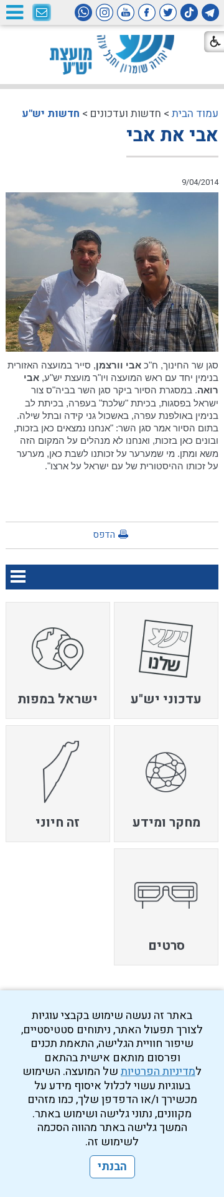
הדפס (104, 535)
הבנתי (112, 1166)
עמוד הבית (195, 113)
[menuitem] (166, 660)
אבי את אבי (172, 135)
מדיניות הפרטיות (158, 1071)
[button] (14, 12)
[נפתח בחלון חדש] (210, 12)
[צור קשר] (41, 13)
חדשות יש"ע (51, 113)
